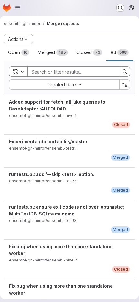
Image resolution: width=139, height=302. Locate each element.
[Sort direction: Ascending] (125, 84)
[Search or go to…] (120, 8)
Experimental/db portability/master (48, 141)
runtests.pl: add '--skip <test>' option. (51, 174)
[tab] (19, 52)
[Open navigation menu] (18, 8)
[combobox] (64, 84)
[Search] (125, 71)
